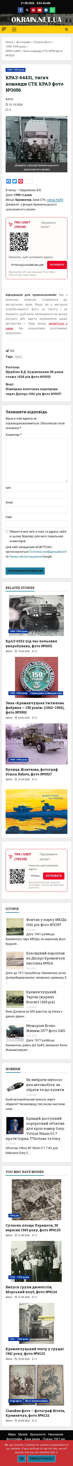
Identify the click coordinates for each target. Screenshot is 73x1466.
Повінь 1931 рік (54, 1439)
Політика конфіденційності (48, 551)
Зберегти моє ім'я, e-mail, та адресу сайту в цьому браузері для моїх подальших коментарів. (38, 536)
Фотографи (14, 1439)
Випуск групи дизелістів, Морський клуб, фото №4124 (31, 1289)
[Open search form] (66, 29)
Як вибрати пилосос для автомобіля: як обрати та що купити (45, 1084)
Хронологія (37, 1434)
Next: (34, 389)
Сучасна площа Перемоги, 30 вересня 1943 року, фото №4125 (33, 1227)
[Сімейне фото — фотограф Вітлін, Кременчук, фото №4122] (36, 1385)
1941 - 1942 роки (19, 1339)
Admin (9, 99)
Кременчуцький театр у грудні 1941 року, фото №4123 (35, 1351)
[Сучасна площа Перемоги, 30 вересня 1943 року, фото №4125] (36, 1199)
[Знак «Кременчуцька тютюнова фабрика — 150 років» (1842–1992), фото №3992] (36, 677)
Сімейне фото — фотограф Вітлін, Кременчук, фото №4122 (35, 1413)
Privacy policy (42, 1458)
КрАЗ (18, 356)
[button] (4, 29)
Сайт (9, 517)
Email (9, 502)
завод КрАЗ (55, 200)
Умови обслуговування (25, 556)
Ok (22, 1458)
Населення (55, 1434)
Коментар (14, 435)
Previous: (34, 372)
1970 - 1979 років (19, 1277)
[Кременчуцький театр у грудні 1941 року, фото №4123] (36, 1323)
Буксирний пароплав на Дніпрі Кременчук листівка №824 (45, 958)
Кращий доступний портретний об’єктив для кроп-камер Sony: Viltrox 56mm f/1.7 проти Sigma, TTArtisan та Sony (35, 1128)
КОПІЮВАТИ (57, 264)
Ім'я (8, 488)
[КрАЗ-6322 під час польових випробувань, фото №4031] (36, 615)
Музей (22, 1434)
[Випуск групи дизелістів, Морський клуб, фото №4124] (36, 1261)
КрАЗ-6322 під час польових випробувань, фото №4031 (31, 643)
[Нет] (68, 1453)
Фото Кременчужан (36, 1401)
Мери (12, 1434)
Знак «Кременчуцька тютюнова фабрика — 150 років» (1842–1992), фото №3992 (35, 707)
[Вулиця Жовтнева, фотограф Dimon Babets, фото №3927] (36, 743)
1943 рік (14, 1215)
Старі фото (16, 1401)
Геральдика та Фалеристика (46, 693)
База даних (32, 1439)
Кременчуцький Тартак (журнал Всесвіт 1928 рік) (41, 997)
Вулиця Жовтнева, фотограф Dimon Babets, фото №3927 (32, 771)
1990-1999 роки (15, 70)
